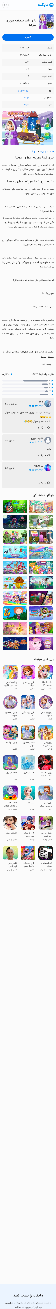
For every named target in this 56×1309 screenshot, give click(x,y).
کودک (26, 97)
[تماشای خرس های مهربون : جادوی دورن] (41, 568)
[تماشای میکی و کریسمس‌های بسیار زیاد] (41, 614)
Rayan (26, 104)
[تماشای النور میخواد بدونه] (41, 522)
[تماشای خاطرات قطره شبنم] (15, 538)
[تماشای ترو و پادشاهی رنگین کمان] (15, 599)
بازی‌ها (43, 151)
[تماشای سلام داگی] (15, 583)
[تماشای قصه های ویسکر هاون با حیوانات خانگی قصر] (41, 644)
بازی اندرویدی (23, 90)
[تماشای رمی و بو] (41, 538)
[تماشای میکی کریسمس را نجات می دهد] (15, 644)
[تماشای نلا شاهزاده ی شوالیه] (41, 583)
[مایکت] (46, 6)
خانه (52, 151)
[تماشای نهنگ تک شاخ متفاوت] (41, 553)
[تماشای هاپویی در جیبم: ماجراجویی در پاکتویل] (41, 629)
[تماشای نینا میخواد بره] (15, 614)
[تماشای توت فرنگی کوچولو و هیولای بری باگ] (15, 522)
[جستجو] (5, 5)
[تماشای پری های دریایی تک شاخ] (15, 553)
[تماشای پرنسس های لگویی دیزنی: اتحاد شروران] (41, 599)
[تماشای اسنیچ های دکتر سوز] (15, 629)
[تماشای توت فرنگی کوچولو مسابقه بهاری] (15, 568)
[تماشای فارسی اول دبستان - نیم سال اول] (15, 507)
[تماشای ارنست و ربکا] (41, 507)
